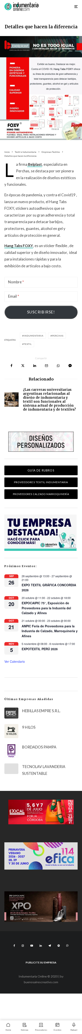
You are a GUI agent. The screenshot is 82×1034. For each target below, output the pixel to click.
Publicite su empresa (41, 962)
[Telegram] (49, 945)
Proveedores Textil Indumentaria (41, 482)
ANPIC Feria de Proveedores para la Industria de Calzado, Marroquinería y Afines (50, 631)
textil (28, 344)
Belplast (34, 164)
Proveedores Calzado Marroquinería (41, 494)
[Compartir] (11, 365)
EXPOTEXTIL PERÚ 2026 (40, 649)
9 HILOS (28, 727)
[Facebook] (14, 945)
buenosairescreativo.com (41, 982)
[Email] (46, 365)
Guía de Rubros (41, 470)
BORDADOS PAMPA (39, 747)
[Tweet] (22, 365)
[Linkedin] (40, 945)
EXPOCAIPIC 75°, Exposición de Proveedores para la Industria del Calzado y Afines (46, 608)
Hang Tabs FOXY (18, 245)
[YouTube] (31, 945)
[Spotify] (58, 945)
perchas (57, 335)
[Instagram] (22, 945)
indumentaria (34, 335)
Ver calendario (14, 661)
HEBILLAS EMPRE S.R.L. (41, 710)
